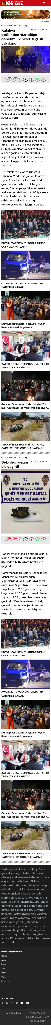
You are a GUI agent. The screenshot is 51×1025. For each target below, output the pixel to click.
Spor (3, 969)
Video (3, 973)
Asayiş (24, 26)
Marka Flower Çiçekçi (13, 1013)
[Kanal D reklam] (25, 14)
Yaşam (4, 977)
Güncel (4, 956)
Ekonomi (5, 981)
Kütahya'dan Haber (9, 26)
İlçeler (3, 964)
